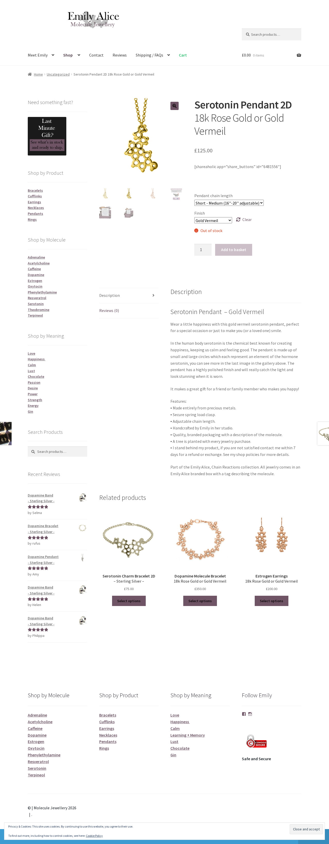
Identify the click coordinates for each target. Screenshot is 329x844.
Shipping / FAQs (149, 55)
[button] (174, 106)
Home (38, 74)
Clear (247, 219)
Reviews (120, 55)
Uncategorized (58, 74)
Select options (129, 601)
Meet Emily (38, 55)
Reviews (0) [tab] (109, 310)
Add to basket (233, 249)
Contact (96, 55)
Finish (199, 213)
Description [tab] (109, 295)
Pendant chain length (213, 195)
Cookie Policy (94, 836)
